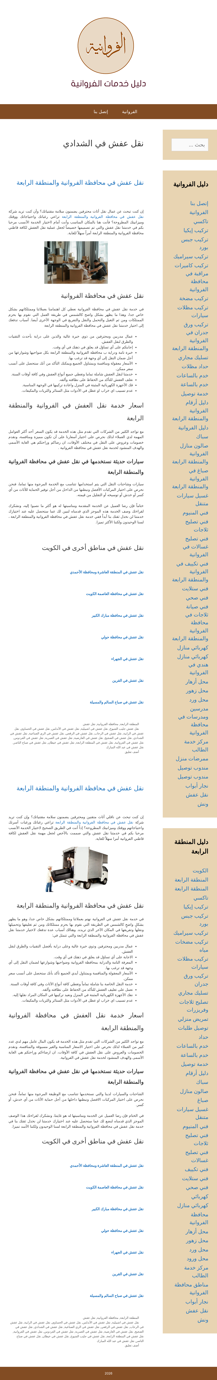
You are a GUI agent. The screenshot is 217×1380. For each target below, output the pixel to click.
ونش (203, 804)
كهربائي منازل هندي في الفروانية (192, 664)
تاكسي (200, 221)
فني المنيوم (195, 512)
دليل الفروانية (193, 427)
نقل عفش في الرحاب (108, 733)
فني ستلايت (195, 588)
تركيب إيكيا (196, 230)
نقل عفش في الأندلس (65, 728)
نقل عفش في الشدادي (48, 1327)
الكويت (200, 870)
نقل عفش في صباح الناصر (30, 742)
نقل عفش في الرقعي (79, 733)
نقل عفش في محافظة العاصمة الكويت (115, 594)
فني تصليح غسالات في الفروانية (195, 546)
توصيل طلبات (193, 1028)
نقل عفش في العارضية (88, 738)
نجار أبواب (196, 785)
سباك (202, 436)
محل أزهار (197, 681)
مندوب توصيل (193, 767)
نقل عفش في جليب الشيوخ (88, 1336)
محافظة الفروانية (107, 724)
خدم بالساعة (194, 384)
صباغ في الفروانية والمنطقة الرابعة (190, 478)
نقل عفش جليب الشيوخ (124, 728)
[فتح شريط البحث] (82, 111)
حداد (203, 1037)
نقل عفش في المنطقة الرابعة (94, 742)
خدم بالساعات (192, 375)
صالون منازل (194, 1091)
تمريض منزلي (193, 1019)
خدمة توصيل (194, 393)
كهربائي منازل (192, 647)
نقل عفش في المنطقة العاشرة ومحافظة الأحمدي (107, 572)
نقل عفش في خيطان (61, 742)
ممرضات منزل (192, 758)
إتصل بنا (101, 111)
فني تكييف (196, 1169)
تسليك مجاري (193, 357)
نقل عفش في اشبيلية (94, 728)
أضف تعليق (132, 752)
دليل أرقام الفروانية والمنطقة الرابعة (190, 410)
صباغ (202, 1100)
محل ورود (197, 1258)
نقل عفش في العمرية (58, 738)
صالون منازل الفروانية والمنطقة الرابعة (190, 453)
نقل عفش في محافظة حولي (122, 637)
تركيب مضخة (193, 298)
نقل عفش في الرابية (37, 1322)
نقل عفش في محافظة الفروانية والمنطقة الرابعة (80, 182)
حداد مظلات (195, 366)
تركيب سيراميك (190, 256)
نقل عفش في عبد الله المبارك (125, 747)
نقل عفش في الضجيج (118, 738)
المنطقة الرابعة (129, 724)
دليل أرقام (197, 1073)
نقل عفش (89, 724)
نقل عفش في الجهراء (127, 659)
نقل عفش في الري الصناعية (46, 733)
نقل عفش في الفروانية (129, 742)
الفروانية (129, 111)
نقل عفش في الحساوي (35, 728)
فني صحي (197, 597)
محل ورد (198, 699)
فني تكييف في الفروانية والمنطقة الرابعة (190, 571)
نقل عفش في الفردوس (28, 738)
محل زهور (197, 690)
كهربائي (199, 1196)
